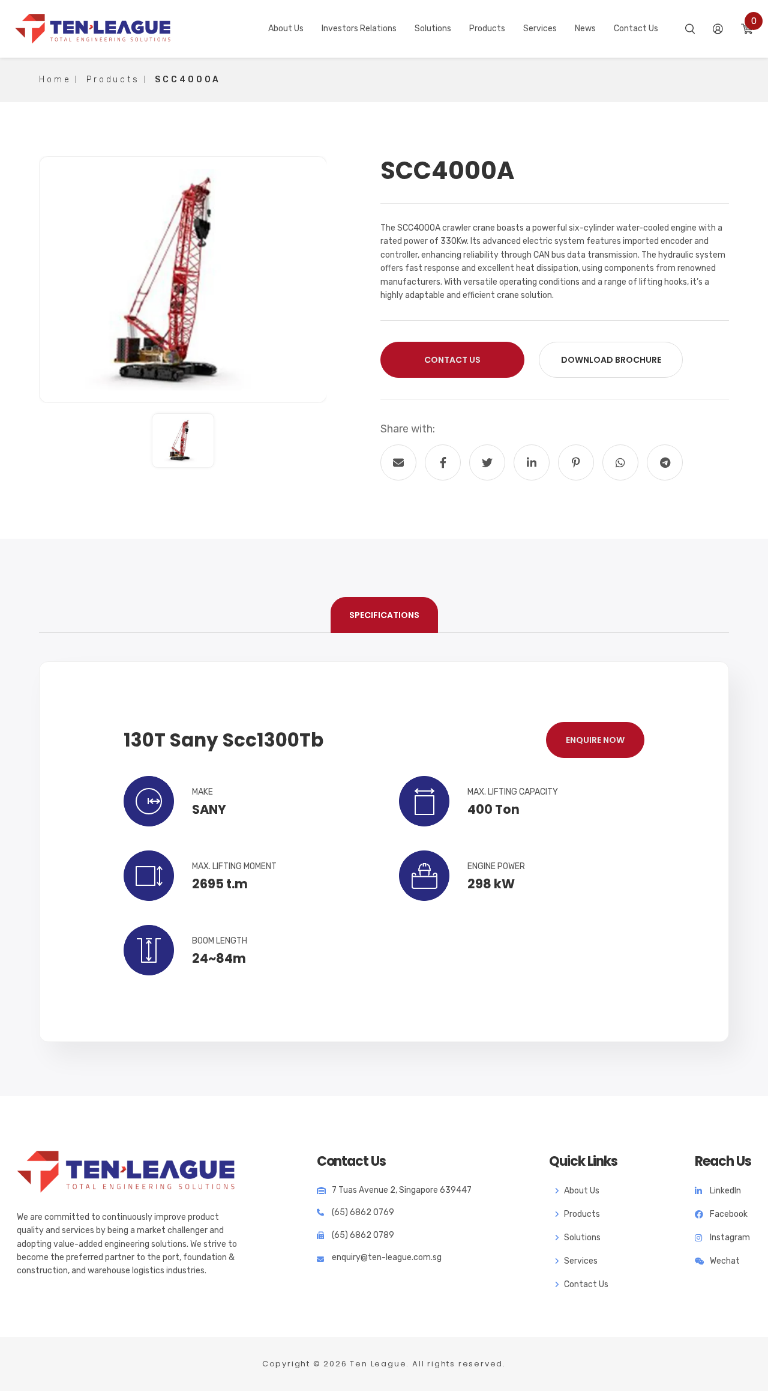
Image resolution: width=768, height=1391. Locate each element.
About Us (581, 1191)
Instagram (730, 1237)
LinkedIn (725, 1191)
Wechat (725, 1261)
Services (581, 1261)
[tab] (384, 615)
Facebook (729, 1214)
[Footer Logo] (126, 1172)
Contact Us (452, 360)
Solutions (582, 1237)
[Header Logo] (92, 29)
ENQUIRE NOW (595, 740)
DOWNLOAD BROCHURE (611, 360)
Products (582, 1214)
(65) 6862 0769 (363, 1212)
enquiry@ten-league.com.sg (387, 1257)
